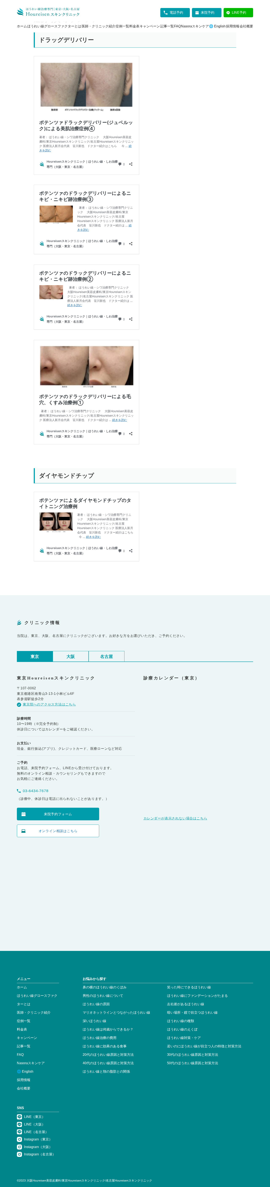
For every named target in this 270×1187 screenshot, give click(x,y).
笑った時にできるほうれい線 (189, 987)
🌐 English (217, 26)
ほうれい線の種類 (180, 1021)
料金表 (134, 26)
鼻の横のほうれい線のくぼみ (105, 987)
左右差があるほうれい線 (185, 1004)
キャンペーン (150, 26)
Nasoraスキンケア (195, 26)
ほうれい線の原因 (96, 1004)
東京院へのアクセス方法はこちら (49, 704)
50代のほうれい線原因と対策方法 (192, 1063)
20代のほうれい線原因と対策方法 (108, 1054)
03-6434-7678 (36, 791)
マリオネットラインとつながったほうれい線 (116, 1012)
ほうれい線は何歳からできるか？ (108, 1029)
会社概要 (246, 26)
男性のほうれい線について (103, 995)
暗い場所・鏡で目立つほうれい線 (192, 1012)
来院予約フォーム (58, 814)
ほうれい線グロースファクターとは (54, 26)
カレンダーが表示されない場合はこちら (175, 818)
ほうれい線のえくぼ (182, 1029)
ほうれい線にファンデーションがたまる (197, 995)
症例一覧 (122, 26)
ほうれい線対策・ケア (184, 1038)
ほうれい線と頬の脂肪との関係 (106, 1071)
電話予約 (176, 12)
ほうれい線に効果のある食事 (105, 1046)
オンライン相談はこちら (58, 831)
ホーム (22, 26)
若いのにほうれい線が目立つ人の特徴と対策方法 (204, 1046)
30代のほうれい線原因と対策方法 (192, 1054)
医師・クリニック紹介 (98, 26)
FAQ (177, 26)
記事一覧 (167, 26)
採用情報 (232, 26)
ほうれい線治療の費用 (99, 1038)
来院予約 (207, 12)
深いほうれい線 (94, 1021)
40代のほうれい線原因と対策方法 (108, 1063)
